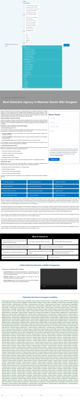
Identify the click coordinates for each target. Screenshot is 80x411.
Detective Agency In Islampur (40, 309)
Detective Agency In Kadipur (23, 310)
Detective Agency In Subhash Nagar (49, 380)
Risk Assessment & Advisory (29, 61)
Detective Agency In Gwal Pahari (52, 307)
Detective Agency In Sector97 (55, 375)
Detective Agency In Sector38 (46, 352)
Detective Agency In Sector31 (37, 348)
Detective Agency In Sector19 (28, 343)
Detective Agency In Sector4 (13, 353)
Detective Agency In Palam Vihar (60, 325)
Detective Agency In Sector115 (9, 340)
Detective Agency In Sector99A (24, 376)
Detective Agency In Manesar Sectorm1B (21, 317)
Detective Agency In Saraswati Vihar (42, 332)
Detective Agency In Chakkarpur (50, 302)
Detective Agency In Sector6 (45, 360)
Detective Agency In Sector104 (24, 335)
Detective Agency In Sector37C (14, 352)
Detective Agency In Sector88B (70, 370)
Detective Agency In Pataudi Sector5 (14, 329)
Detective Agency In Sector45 (24, 355)
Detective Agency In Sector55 (48, 358)
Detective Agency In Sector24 (55, 345)
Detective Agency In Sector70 (27, 365)
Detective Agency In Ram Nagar (20, 330)
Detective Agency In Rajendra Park (65, 329)
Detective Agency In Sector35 (18, 350)
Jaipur (25, 85)
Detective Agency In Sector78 (71, 365)
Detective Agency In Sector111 (25, 338)
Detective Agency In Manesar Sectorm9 (20, 322)
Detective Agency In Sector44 (9, 355)
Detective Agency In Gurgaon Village (36, 307)
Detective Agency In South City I (15, 380)
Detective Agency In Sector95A (9, 375)
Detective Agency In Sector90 (70, 371)
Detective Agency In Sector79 (10, 367)
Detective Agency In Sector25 (70, 345)
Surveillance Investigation (28, 69)
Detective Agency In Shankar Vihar (70, 376)
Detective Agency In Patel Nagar (49, 329)
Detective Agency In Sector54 (33, 358)
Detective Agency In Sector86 (9, 370)
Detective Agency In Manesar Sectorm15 (40, 315)
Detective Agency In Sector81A (70, 367)
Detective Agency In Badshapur (20, 302)
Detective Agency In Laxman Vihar (27, 312)
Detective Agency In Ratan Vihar (36, 330)
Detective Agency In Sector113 (55, 338)
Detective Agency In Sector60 (61, 360)
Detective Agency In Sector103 (9, 335)
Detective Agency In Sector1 (71, 332)
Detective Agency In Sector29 (70, 347)
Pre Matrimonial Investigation (29, 51)
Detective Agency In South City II (32, 380)
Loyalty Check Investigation (29, 54)
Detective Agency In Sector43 (71, 353)
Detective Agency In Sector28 (55, 347)
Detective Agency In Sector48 (70, 355)
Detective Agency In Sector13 (71, 340)
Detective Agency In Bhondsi (35, 302)
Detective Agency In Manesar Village (39, 322)
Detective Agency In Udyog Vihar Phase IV (38, 383)
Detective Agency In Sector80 (39, 367)
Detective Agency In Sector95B (25, 375)
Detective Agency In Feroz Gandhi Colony (25, 305)
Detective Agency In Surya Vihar (65, 380)
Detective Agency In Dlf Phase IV (36, 304)
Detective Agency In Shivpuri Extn (60, 378)
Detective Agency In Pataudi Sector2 (37, 327)
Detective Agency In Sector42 (56, 353)
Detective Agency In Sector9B (54, 376)
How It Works (26, 87)
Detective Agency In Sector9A (39, 376)
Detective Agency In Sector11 (55, 337)
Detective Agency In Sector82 (9, 368)
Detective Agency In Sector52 (66, 357)
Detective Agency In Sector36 (33, 350)
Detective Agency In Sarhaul (57, 332)
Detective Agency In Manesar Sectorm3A (40, 319)
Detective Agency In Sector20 (56, 343)
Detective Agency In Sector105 (39, 335)
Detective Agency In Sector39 (61, 352)
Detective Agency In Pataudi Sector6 (32, 329)
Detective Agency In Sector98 (70, 375)
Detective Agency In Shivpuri (44, 378)
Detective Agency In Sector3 (8, 348)
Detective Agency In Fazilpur (8, 305)
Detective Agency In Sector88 (39, 370)
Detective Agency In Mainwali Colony (59, 312)
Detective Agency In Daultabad (65, 302)
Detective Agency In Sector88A (54, 370)
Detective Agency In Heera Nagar (25, 309)
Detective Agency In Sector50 (37, 357)
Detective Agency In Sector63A (45, 362)
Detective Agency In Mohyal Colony (58, 324)
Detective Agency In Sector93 (40, 373)
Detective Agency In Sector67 (29, 363)
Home (25, 46)
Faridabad (26, 84)
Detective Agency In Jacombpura (56, 309)
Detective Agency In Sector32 (51, 348)
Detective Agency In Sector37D (30, 352)
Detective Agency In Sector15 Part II (43, 342)
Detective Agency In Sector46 (40, 355)
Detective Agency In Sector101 (39, 333)
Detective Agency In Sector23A (39, 345)
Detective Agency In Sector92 (24, 373)
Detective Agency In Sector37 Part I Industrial (51, 350)
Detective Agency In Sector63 (29, 362)
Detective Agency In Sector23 (24, 345)
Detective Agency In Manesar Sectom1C (40, 317)
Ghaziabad (26, 82)
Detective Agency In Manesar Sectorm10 (37, 314)
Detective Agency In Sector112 (40, 338)
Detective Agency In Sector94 (55, 373)
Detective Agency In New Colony (12, 325)
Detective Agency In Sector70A (42, 365)
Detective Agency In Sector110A (9, 338)
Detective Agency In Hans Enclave (69, 307)
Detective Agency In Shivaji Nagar (9, 378)
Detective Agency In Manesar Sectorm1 (18, 314)
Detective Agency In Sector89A (24, 371)
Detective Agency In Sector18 (13, 343)
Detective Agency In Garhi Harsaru (60, 305)
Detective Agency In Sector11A (24, 340)
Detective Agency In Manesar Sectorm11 (58, 314)
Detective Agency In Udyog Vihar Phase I (56, 381)
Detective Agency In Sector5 (22, 357)
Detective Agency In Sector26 (25, 347)
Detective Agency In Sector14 (9, 342)
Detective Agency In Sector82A (24, 368)
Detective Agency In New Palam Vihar (29, 325)
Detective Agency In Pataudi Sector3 (55, 327)
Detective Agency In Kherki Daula (52, 310)
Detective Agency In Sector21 (71, 343)
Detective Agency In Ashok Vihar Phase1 (41, 300)
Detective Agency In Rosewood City (53, 330)
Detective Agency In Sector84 (55, 368)
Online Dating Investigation (29, 57)
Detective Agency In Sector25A (9, 347)
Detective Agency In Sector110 (70, 337)
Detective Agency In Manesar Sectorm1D (59, 317)
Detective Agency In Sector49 (9, 357)
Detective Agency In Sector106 (55, 335)
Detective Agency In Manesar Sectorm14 (21, 315)
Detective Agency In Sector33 (66, 348)
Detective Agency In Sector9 (55, 371)
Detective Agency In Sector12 (40, 340)
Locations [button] (26, 75)
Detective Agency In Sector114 (70, 338)
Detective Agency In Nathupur (42, 324)
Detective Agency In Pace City (45, 325)
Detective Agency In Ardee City (9, 300)
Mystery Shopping (27, 62)
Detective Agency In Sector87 (24, 370)
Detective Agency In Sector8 (24, 367)
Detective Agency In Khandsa (37, 310)
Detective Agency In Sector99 (9, 376)
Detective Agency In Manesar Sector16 (59, 315)
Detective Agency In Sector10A (40, 337)
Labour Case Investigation (28, 66)
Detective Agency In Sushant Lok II (21, 381)
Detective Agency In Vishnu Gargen (20, 385)
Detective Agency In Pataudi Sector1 (19, 327)
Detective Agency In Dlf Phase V (53, 304)
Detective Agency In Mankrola (55, 322)
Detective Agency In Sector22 (9, 345)
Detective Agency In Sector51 (51, 357)
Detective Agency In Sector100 (23, 333)
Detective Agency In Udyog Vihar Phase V (58, 383)
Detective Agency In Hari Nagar (9, 309)
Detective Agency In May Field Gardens (10, 324)
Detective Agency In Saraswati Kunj (26, 332)
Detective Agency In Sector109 (24, 337)
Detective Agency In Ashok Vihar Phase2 (60, 300)
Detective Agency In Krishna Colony (69, 310)
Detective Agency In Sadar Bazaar (9, 332)
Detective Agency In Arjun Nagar (24, 300)
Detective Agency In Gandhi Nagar (43, 305)
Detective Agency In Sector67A (45, 363)
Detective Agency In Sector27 (40, 347)
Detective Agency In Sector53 (19, 358)
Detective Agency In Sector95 (70, 373)
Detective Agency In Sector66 (14, 363)
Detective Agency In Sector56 (62, 358)
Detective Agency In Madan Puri (43, 312)
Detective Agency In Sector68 (60, 363)
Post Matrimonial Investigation (29, 49)
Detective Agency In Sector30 (22, 348)
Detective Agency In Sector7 (13, 365)
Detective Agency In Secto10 (8, 333)
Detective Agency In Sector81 (55, 367)
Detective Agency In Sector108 (9, 337)
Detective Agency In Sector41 (42, 353)
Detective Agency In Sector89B (40, 371)
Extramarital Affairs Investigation (30, 52)
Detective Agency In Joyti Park (9, 310)
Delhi (25, 77)
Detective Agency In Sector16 (61, 342)
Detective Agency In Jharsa (71, 309)
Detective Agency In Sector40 (27, 353)
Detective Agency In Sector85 (70, 368)
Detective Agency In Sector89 (9, 371)
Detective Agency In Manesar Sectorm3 (21, 319)
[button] (26, 3)
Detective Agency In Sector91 (9, 373)
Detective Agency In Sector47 (55, 355)
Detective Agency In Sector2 (42, 343)
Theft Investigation (27, 72)
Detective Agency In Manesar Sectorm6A (39, 320)
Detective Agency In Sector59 (31, 360)
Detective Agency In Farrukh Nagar (70, 304)
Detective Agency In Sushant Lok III (38, 381)
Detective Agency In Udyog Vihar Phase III (18, 383)
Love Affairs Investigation (28, 56)
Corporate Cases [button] (27, 59)
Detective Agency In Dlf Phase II (20, 304)
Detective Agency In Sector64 (60, 362)
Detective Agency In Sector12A (55, 340)
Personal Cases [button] (27, 47)
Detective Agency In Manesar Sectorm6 (20, 320)
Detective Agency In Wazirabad (35, 385)
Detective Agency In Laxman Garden (10, 312)
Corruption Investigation (28, 67)
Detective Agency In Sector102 (54, 333)
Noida (25, 79)
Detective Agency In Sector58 (15, 360)
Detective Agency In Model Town (27, 324)
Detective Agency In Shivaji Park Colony (27, 378)
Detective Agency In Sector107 (70, 335)
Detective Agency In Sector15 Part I (25, 342)
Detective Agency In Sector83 (40, 368)
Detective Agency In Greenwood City (17, 307)
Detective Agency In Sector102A (70, 333)
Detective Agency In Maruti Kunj (70, 322)
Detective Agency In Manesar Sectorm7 (59, 320)
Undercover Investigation (28, 64)
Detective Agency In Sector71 (57, 365)
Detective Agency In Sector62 (14, 362)
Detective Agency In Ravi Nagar (70, 330)
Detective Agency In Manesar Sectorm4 (59, 319)
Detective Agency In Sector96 (40, 375)
